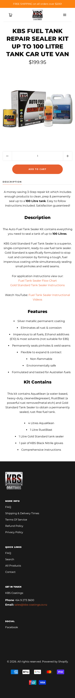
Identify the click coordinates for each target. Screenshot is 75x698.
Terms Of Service (16, 519)
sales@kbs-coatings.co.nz (30, 604)
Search (9, 559)
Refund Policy (14, 526)
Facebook (11, 627)
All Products (13, 565)
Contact (10, 572)
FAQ (8, 507)
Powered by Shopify (55, 661)
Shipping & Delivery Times (22, 513)
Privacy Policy (14, 532)
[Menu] (64, 15)
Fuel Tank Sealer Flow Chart (37, 280)
